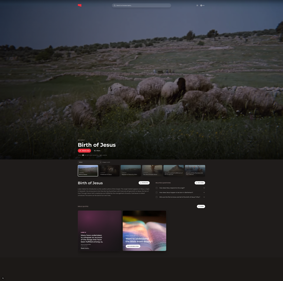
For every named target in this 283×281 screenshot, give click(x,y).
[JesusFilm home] (79, 5)
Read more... (85, 248)
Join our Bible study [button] (133, 246)
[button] (200, 183)
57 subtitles (104, 155)
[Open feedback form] (2, 278)
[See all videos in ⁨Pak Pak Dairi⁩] (197, 5)
